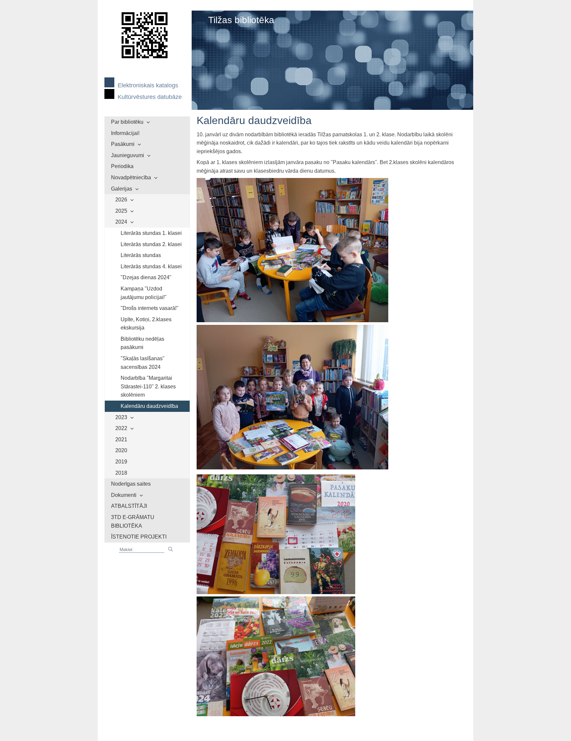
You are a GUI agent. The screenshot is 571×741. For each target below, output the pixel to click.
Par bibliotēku (127, 122)
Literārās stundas (141, 255)
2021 (121, 439)
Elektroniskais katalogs (148, 85)
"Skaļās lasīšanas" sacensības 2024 (143, 363)
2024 (121, 222)
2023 (121, 417)
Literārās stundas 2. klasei (151, 244)
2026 (121, 199)
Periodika (122, 166)
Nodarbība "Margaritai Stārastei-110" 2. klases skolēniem (148, 386)
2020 (121, 450)
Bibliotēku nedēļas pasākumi (142, 343)
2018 (121, 473)
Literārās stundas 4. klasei (151, 266)
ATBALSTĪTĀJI (129, 506)
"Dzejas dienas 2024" (146, 277)
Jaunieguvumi (127, 155)
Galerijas (121, 189)
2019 (121, 461)
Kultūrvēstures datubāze (150, 97)
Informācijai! (125, 133)
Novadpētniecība (131, 177)
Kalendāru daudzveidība (149, 406)
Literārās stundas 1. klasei (151, 233)
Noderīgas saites (131, 484)
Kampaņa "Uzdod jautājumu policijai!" (144, 293)
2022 (121, 428)
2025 (121, 211)
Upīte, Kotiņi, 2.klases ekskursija (146, 324)
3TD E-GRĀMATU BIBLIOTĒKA (132, 521)
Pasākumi (122, 144)
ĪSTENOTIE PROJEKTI (139, 537)
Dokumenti (123, 495)
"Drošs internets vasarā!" (149, 308)
